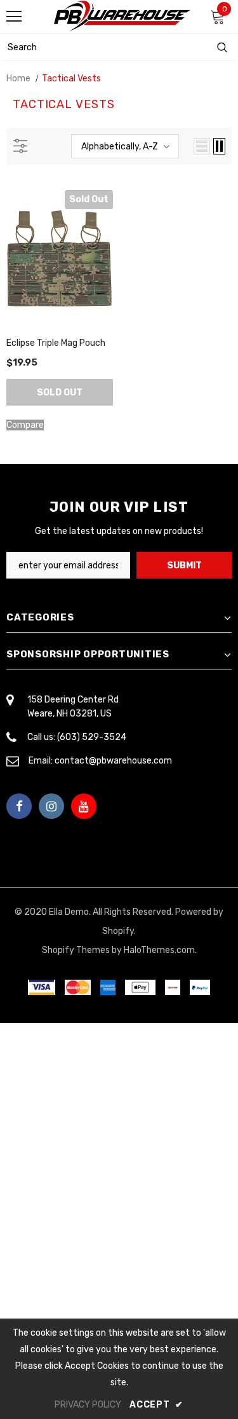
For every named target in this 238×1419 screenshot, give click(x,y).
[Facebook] (19, 806)
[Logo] (122, 16)
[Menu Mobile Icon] (14, 16)
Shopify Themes (76, 950)
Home (18, 78)
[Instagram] (51, 806)
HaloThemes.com (159, 950)
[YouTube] (83, 806)
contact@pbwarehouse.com (113, 760)
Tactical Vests (71, 78)
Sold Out (60, 392)
